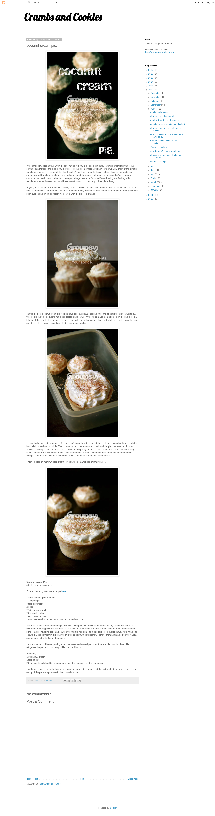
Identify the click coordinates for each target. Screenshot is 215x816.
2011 (151, 195)
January (155, 190)
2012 (151, 90)
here (63, 591)
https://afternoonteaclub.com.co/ (159, 52)
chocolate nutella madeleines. (164, 116)
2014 (151, 82)
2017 (151, 70)
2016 (151, 74)
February (155, 186)
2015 (151, 78)
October (154, 101)
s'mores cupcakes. (158, 147)
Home (83, 779)
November (156, 97)
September (156, 105)
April (153, 178)
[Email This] (65, 680)
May (153, 174)
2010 (151, 199)
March (154, 182)
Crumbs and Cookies (63, 16)
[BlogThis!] (68, 680)
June (153, 170)
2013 (151, 86)
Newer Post (32, 779)
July (153, 166)
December (156, 93)
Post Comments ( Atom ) (50, 784)
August (154, 109)
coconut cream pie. (159, 161)
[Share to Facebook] (76, 680)
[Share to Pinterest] (79, 680)
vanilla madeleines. (159, 112)
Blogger (113, 808)
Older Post (132, 779)
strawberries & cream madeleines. (165, 151)
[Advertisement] (170, 227)
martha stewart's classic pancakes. (166, 120)
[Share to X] (72, 680)
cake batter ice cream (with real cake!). (167, 124)
